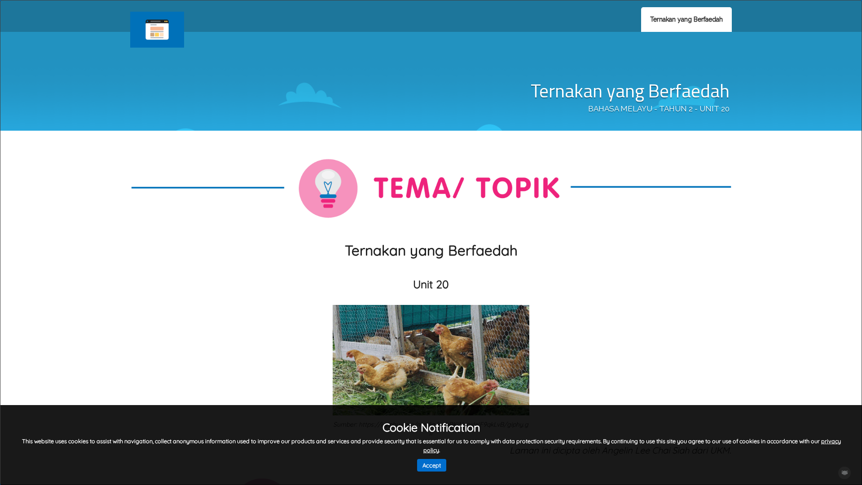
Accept (431, 465)
